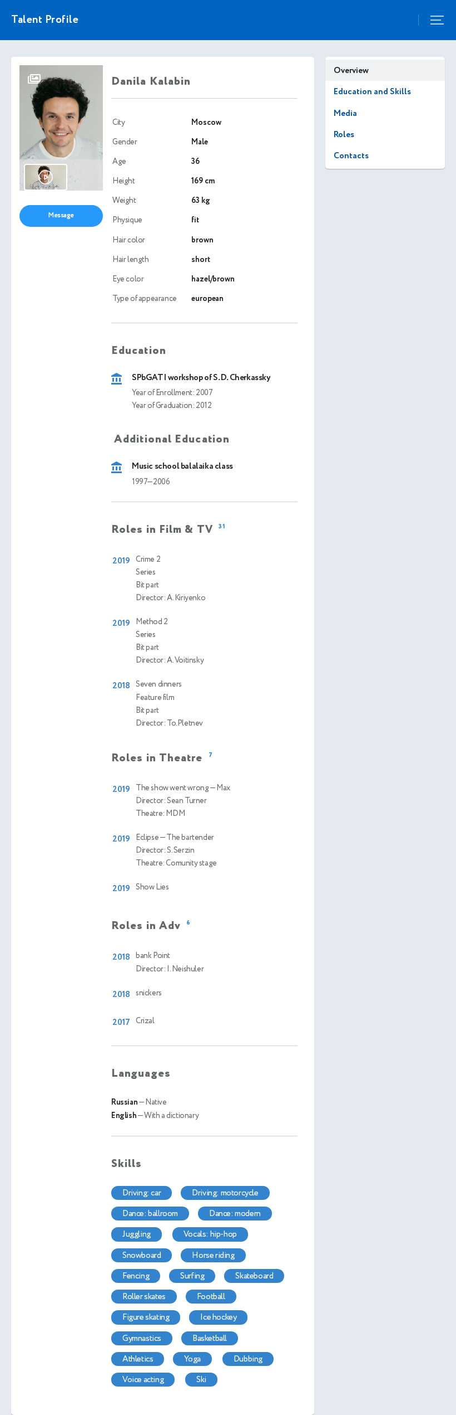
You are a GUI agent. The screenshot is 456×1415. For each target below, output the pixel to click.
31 (222, 527)
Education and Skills (372, 92)
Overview (351, 70)
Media (345, 113)
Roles (344, 134)
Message (61, 215)
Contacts (351, 156)
